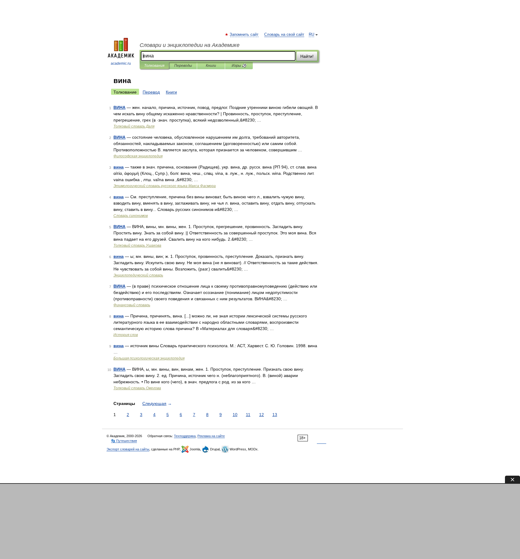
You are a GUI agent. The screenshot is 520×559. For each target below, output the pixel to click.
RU (311, 34)
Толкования (154, 65)
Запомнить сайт (244, 34)
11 (248, 414)
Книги (211, 65)
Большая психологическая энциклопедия (148, 358)
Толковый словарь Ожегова (137, 388)
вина (118, 167)
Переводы (183, 65)
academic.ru (121, 63)
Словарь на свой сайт (284, 34)
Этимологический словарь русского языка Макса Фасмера (164, 186)
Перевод (151, 92)
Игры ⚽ (239, 65)
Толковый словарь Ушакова (137, 245)
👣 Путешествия (124, 441)
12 (261, 414)
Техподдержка (185, 436)
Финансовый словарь (131, 305)
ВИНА (119, 107)
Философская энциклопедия (137, 156)
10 (235, 414)
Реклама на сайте (211, 436)
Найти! (307, 56)
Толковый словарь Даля (133, 126)
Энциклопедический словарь (138, 275)
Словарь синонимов (130, 216)
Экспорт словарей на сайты (128, 449)
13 (274, 414)
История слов (125, 335)
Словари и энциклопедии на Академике (190, 45)
